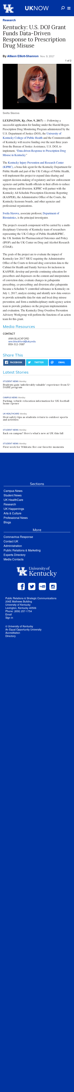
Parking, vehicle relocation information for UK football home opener (36, 402)
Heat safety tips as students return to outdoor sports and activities (35, 418)
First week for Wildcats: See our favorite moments (33, 447)
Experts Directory (15, 555)
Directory (10, 636)
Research (9, 20)
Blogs (7, 522)
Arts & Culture (12, 513)
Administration (13, 546)
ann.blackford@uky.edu (22, 341)
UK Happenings (14, 509)
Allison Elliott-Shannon (23, 56)
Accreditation (12, 632)
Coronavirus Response (18, 537)
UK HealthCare (13, 500)
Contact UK (11, 541)
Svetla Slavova (11, 213)
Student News (13, 495)
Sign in (9, 617)
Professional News (16, 518)
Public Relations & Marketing (22, 550)
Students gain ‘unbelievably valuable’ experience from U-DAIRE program (37, 386)
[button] (69, 8)
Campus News (13, 491)
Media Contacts (14, 559)
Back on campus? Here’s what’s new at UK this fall (33, 433)
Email (8, 614)
